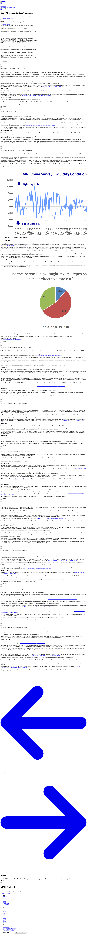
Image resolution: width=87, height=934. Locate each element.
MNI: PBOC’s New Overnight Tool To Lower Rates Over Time (13, 245)
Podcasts (4, 919)
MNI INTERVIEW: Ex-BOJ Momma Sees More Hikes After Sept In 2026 (40, 125)
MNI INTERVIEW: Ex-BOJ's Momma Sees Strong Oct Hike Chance (51, 386)
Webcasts (4, 921)
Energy (4, 909)
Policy (4, 910)
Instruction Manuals (6, 905)
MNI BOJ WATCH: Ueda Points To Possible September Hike (48, 355)
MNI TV (4, 920)
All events (5, 922)
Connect (2, 7)
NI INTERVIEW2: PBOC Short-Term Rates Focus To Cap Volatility (40, 263)
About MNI (5, 896)
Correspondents (6, 903)
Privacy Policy (5, 898)
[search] (1, 3)
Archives (4, 901)
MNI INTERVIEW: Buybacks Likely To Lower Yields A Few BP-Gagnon (45, 655)
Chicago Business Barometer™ (8, 930)
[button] (43, 2)
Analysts (4, 902)
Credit (4, 912)
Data (4, 913)
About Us (6, 7)
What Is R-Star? (6, 927)
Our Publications (6, 904)
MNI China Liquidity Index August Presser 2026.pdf (11, 339)
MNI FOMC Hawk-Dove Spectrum (9, 928)
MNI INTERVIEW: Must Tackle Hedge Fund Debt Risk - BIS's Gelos (36, 95)
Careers (13, 7)
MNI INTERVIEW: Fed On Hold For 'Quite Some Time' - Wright (24, 479)
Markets (4, 911)
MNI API (4, 914)
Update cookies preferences (20, 932)
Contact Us (10, 7)
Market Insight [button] (3, 6)
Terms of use (5, 897)
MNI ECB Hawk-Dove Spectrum (9, 929)
